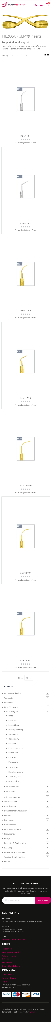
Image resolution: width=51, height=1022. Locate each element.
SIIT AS (33, 1012)
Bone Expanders (15, 772)
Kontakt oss (7, 962)
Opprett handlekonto (11, 966)
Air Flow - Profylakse (13, 693)
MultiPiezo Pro (12, 786)
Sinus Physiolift (15, 776)
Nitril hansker (10, 824)
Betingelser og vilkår (11, 952)
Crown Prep (13, 767)
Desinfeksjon (10, 806)
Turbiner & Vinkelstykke (14, 857)
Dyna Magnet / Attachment (15, 810)
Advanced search (9, 978)
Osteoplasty (13, 739)
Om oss (5, 959)
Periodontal (13, 762)
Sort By (5, 55)
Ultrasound (11, 791)
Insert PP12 (26, 660)
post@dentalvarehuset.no (13, 939)
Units (10, 715)
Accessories (13, 781)
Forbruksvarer (10, 820)
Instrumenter (9, 834)
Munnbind (8, 702)
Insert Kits (12, 720)
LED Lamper (9, 847)
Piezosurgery (12, 711)
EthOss (7, 861)
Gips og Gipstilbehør (13, 829)
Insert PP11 (26, 572)
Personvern (7, 948)
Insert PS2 (25, 310)
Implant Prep (13, 725)
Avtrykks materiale (12, 797)
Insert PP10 (26, 485)
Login (4, 981)
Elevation (12, 743)
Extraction (12, 757)
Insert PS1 (25, 135)
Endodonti (8, 815)
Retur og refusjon (9, 956)
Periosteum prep (15, 748)
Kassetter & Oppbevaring (15, 843)
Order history (8, 974)
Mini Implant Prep (15, 729)
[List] (48, 55)
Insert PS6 (25, 398)
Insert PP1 (25, 223)
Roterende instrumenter (14, 852)
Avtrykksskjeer (10, 801)
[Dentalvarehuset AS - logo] (14, 5)
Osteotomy (13, 734)
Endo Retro (13, 752)
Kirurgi (7, 838)
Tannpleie (8, 698)
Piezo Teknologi (11, 707)
